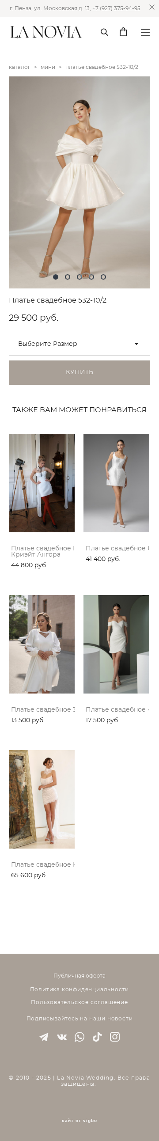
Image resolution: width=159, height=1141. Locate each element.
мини (48, 67)
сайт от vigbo (79, 1120)
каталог (19, 67)
